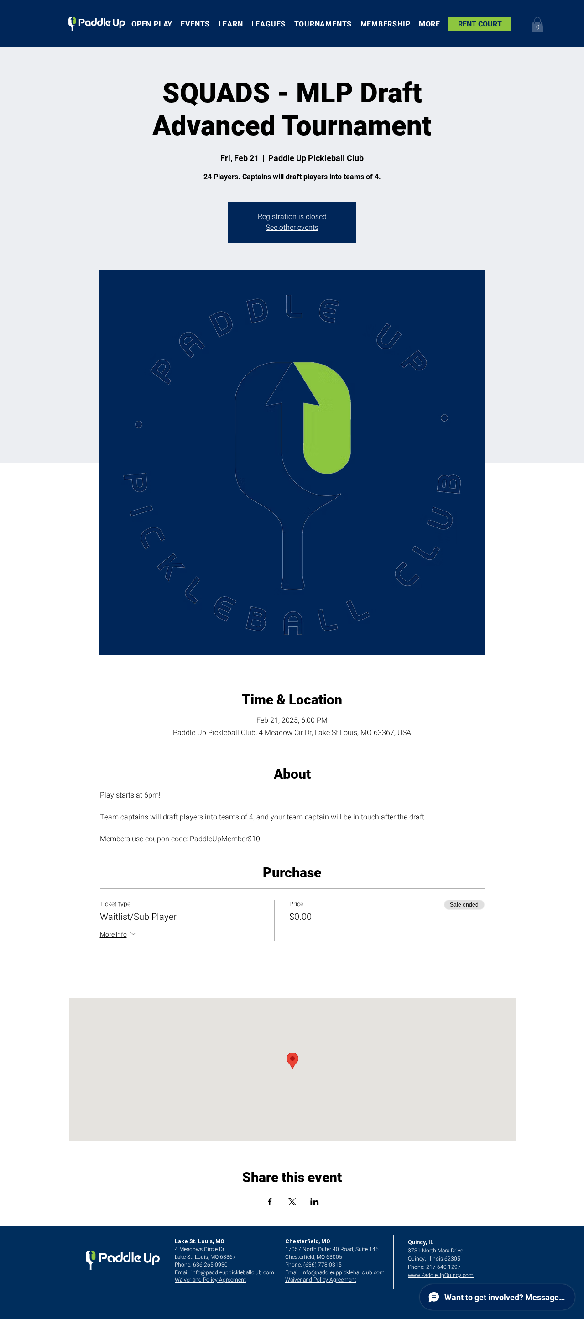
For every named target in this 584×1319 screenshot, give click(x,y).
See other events (292, 227)
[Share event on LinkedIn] (314, 1201)
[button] (537, 24)
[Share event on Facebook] (270, 1201)
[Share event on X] (292, 1201)
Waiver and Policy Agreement (210, 1280)
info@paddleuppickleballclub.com (232, 1272)
